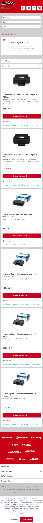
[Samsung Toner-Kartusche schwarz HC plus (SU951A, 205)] (22, 320)
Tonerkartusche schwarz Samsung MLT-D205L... (20, 96)
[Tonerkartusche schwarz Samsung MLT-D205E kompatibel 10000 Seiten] (22, 140)
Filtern (7, 61)
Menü (8, 8)
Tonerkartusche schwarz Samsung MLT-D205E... (20, 155)
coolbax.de (25, 493)
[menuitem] (6, 8)
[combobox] (21, 17)
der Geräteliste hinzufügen (24, 48)
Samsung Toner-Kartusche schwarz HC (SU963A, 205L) (19, 275)
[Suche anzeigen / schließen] (23, 8)
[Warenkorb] (39, 8)
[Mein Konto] (34, 8)
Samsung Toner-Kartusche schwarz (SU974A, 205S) (18, 215)
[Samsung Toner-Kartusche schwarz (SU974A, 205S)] (22, 200)
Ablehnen (14, 519)
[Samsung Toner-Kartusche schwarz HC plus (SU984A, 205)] (22, 379)
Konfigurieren (27, 519)
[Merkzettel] (28, 8)
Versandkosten (34, 487)
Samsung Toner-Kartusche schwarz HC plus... (19, 335)
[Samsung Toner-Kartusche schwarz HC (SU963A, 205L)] (22, 260)
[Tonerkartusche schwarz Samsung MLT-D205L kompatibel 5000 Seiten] (22, 80)
